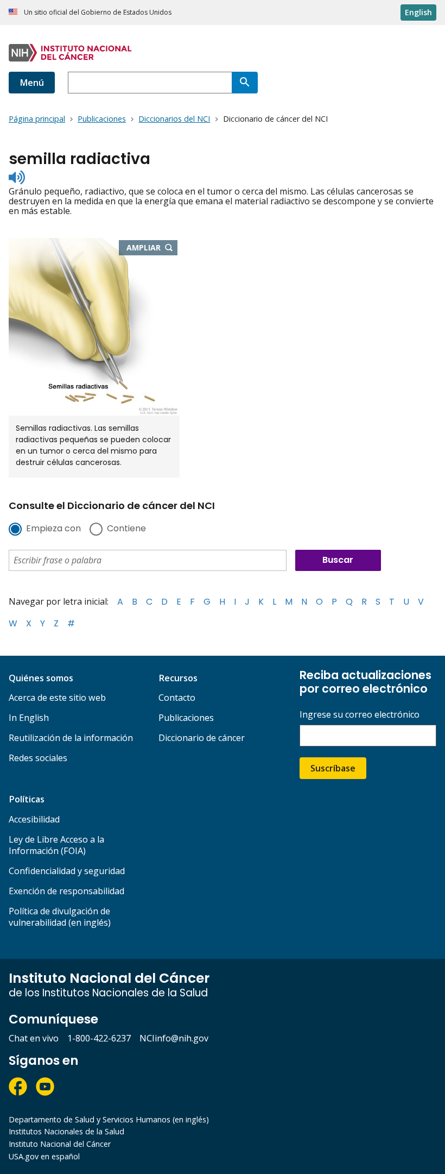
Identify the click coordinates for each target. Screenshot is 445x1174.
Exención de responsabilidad (66, 891)
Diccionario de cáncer (201, 738)
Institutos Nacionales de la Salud (66, 1131)
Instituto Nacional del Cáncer (60, 1144)
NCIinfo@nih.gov (173, 1038)
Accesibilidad (34, 819)
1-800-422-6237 (99, 1038)
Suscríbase (332, 768)
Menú (32, 83)
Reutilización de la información (71, 738)
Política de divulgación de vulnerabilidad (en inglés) (60, 916)
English (418, 12)
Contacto (176, 698)
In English (29, 718)
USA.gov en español (44, 1156)
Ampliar (152, 248)
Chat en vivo (34, 1038)
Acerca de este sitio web (57, 698)
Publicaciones (186, 718)
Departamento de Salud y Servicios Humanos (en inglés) (109, 1119)
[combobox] (150, 82)
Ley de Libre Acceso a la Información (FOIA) (56, 845)
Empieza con (53, 529)
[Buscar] (245, 82)
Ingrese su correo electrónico (359, 714)
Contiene (126, 529)
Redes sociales (38, 758)
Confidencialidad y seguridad (67, 871)
